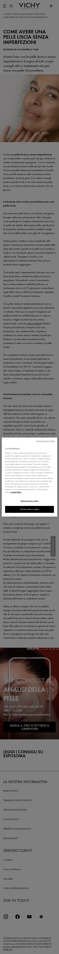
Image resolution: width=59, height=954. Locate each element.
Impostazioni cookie (29, 501)
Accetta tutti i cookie (29, 509)
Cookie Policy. (16, 492)
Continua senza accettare (45, 441)
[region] (29, 477)
